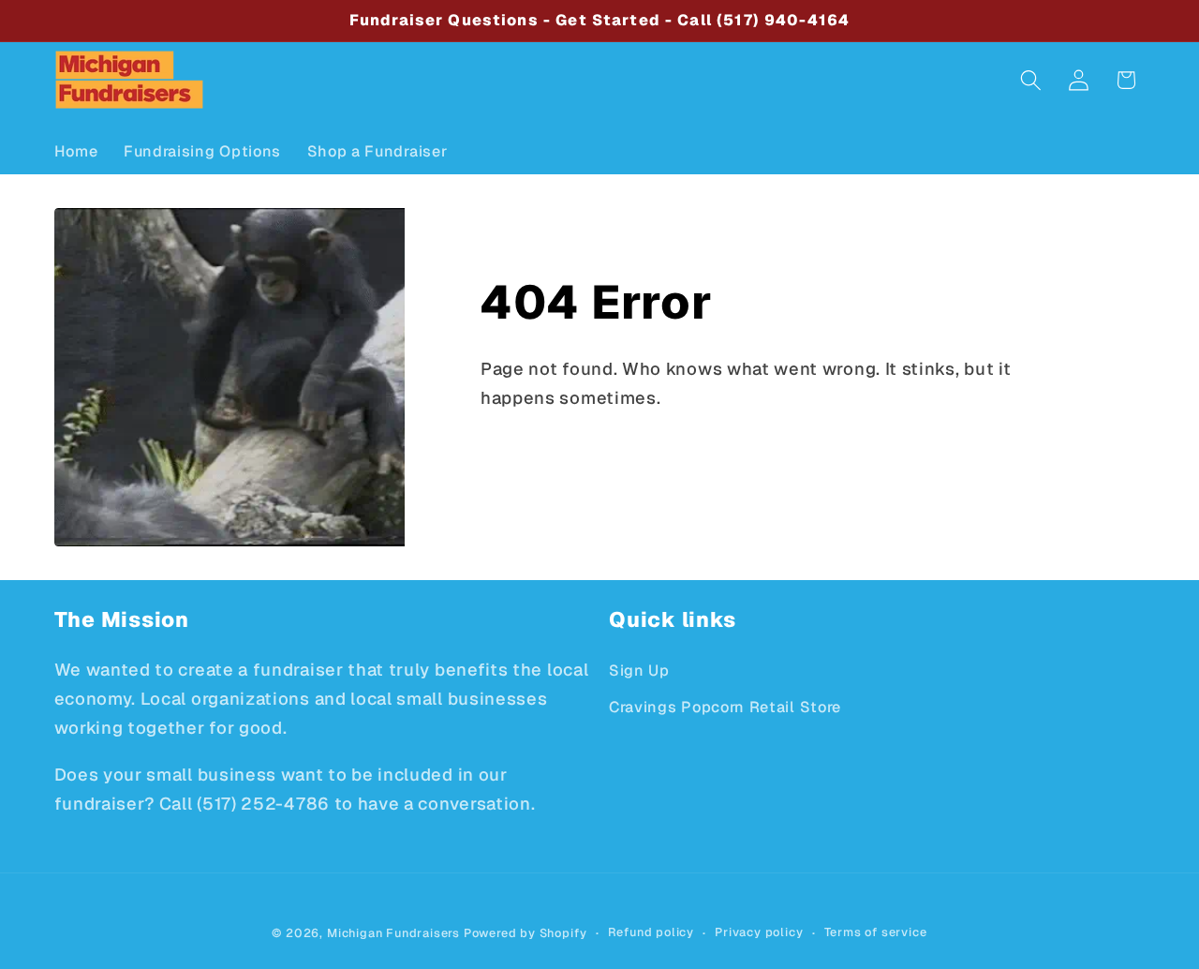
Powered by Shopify (525, 933)
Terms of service (875, 932)
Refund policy (651, 932)
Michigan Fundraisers (393, 933)
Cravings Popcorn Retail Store (725, 707)
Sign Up (639, 670)
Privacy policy (759, 932)
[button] (1031, 80)
